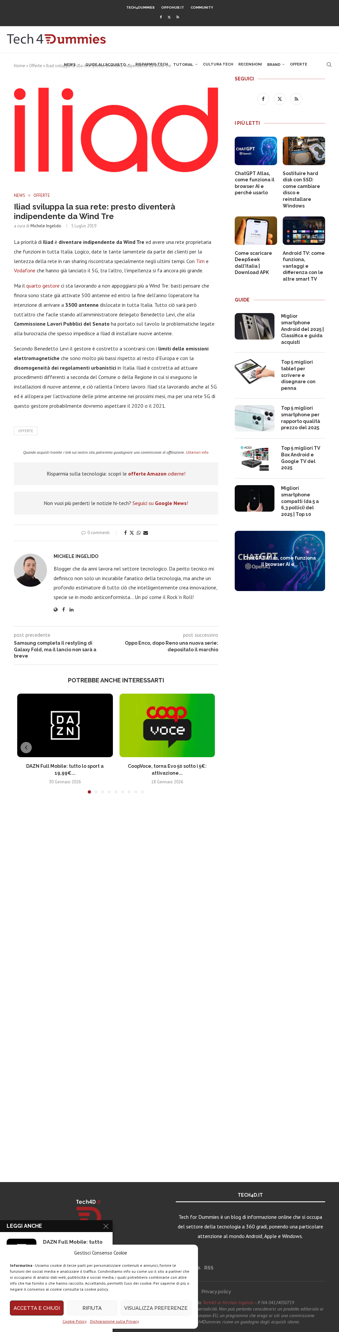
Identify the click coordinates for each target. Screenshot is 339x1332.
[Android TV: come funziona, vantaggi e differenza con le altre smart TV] (304, 230)
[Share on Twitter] (131, 533)
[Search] (329, 64)
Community (202, 7)
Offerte (298, 64)
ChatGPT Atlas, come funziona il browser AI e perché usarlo (254, 183)
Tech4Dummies (140, 7)
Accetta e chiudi (37, 1308)
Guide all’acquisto (105, 65)
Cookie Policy (75, 1321)
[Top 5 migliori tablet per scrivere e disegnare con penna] (254, 372)
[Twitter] (169, 17)
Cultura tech (218, 64)
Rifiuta (92, 1308)
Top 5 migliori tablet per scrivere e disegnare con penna (298, 374)
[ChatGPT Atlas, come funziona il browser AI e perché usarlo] (256, 151)
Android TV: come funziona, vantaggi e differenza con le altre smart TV (304, 266)
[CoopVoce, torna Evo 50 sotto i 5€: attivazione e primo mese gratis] (167, 725)
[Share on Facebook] (125, 533)
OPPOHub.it (172, 7)
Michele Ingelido (45, 226)
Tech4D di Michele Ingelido (228, 1303)
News (70, 65)
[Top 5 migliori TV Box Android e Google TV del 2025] (254, 458)
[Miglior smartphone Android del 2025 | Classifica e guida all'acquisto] (254, 326)
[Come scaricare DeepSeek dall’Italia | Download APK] (256, 230)
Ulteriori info (197, 452)
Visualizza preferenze (156, 1308)
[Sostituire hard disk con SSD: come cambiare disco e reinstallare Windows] (304, 151)
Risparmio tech (151, 64)
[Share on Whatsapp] (139, 533)
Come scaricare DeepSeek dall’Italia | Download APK (253, 263)
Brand (273, 65)
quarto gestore (43, 285)
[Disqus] (116, 897)
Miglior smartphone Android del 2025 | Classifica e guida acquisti (302, 328)
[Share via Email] (145, 533)
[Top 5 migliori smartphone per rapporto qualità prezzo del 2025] (254, 418)
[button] (26, 747)
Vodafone (24, 270)
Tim (200, 261)
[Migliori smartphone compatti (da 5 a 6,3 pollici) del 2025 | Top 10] (254, 498)
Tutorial (183, 65)
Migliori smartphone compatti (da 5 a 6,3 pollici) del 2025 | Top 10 (300, 501)
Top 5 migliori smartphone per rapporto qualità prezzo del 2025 (300, 417)
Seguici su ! (160, 503)
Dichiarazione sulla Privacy (114, 1321)
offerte (25, 431)
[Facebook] (161, 17)
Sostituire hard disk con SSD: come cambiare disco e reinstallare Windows (301, 189)
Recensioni (250, 64)
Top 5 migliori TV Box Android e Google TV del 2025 (300, 457)
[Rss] (177, 17)
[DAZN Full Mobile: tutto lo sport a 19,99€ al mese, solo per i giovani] (65, 725)
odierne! (156, 473)
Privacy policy (216, 1291)
